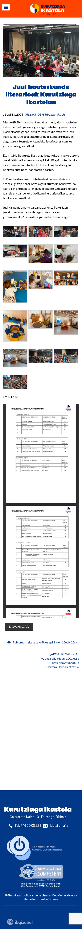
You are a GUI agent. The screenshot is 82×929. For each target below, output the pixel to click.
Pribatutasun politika (19, 895)
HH (47, 114)
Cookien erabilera (64, 895)
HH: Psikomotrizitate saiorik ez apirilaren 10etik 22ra (40, 642)
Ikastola (55, 114)
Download (19, 627)
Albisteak (31, 114)
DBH (41, 114)
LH (63, 114)
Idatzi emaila (59, 825)
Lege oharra (42, 895)
